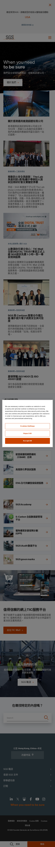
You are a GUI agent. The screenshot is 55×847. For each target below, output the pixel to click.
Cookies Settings (27, 426)
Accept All (27, 441)
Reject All (27, 433)
